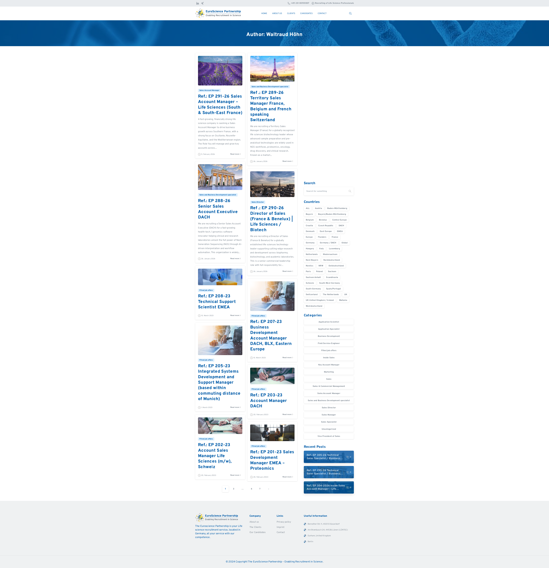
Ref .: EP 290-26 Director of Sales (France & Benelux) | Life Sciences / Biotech (271, 219)
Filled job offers (329, 350)
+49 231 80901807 (300, 3)
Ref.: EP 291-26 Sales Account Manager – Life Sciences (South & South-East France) (220, 105)
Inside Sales (329, 358)
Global (345, 243)
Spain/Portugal (333, 289)
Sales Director (329, 408)
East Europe (326, 231)
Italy (321, 248)
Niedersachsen (330, 254)
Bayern (309, 214)
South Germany (313, 289)
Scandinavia (332, 277)
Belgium (310, 220)
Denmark (310, 231)
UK (345, 294)
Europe (309, 237)
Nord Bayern (312, 260)
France (335, 237)
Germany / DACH (328, 243)
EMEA (340, 231)
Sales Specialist (329, 422)
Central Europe (339, 220)
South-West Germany (329, 283)
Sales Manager (329, 415)
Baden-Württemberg (337, 208)
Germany (310, 243)
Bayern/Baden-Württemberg (332, 214)
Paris (308, 271)
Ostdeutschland (336, 266)
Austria (318, 208)
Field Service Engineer (329, 343)
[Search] (350, 191)
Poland (319, 271)
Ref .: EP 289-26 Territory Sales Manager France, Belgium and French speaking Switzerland (270, 106)
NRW (321, 266)
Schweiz (310, 283)
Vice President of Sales (329, 436)
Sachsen (332, 271)
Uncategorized (329, 429)
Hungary (310, 248)
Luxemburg (334, 248)
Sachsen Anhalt (313, 277)
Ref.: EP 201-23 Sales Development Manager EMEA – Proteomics (272, 460)
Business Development (329, 336)
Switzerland (312, 294)
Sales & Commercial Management (329, 386)
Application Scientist (329, 322)
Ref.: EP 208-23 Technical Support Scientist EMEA (217, 302)
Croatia (309, 225)
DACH (341, 225)
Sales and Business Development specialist (329, 400)
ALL (308, 208)
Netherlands (312, 254)
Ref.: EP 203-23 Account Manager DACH (268, 401)
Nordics (309, 266)
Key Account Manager (328, 365)
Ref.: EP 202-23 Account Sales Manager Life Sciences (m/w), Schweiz (215, 456)
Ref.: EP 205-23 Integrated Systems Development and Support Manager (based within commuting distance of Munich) (219, 383)
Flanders (322, 237)
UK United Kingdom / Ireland (320, 300)
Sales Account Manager (328, 393)
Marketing (329, 372)
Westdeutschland (314, 306)
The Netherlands (331, 294)
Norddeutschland (331, 260)
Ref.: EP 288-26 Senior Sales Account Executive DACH (218, 209)
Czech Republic (325, 225)
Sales (329, 379)
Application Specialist (329, 329)
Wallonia (343, 300)
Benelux (323, 220)
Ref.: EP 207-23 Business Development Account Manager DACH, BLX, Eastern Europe (271, 335)
